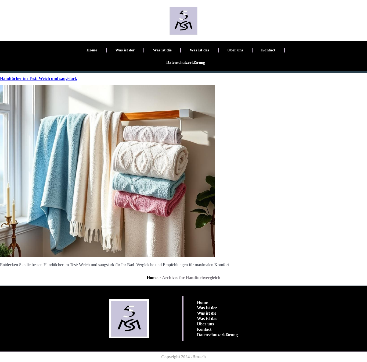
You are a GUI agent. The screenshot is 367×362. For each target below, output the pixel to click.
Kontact (268, 50)
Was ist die (162, 50)
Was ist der (125, 50)
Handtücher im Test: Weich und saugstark (38, 78)
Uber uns (235, 50)
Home (92, 50)
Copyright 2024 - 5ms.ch (183, 356)
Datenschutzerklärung (185, 62)
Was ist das (199, 50)
